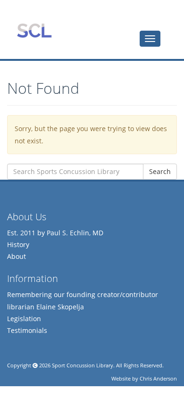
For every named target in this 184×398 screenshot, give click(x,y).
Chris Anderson (158, 378)
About (16, 256)
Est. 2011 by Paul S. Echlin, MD (55, 232)
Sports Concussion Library (34, 31)
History (18, 244)
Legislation (24, 318)
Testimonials (27, 330)
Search (160, 171)
